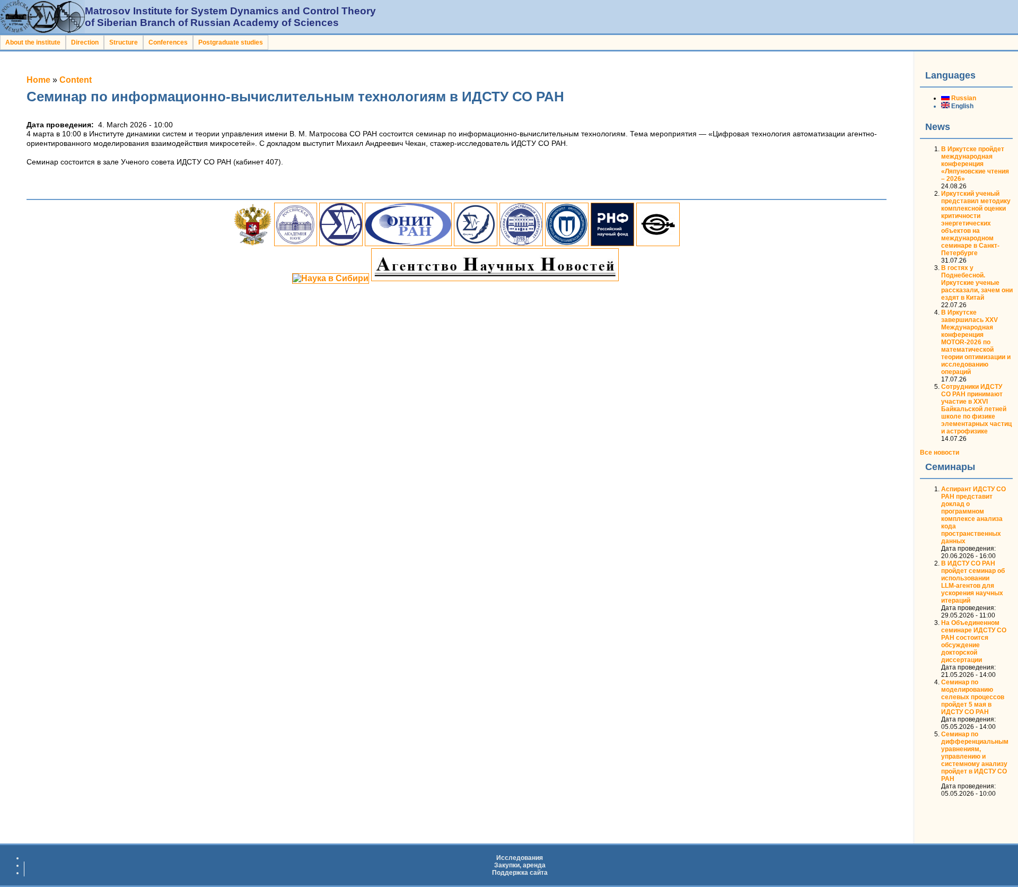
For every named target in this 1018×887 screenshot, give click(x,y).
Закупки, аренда (520, 865)
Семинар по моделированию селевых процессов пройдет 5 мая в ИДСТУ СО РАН (972, 697)
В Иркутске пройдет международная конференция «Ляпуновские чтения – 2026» (975, 163)
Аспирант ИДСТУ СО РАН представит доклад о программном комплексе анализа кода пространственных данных (973, 515)
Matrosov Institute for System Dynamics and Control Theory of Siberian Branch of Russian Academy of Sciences (230, 16)
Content (75, 79)
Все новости (939, 452)
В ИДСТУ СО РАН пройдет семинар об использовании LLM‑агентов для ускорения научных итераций (973, 582)
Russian (963, 98)
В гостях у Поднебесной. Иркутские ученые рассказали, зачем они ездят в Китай (977, 282)
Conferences (168, 42)
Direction (85, 42)
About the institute (32, 42)
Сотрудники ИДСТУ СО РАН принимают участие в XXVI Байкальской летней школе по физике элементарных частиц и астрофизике (976, 409)
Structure (123, 42)
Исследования (519, 858)
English (961, 106)
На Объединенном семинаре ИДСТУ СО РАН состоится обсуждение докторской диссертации (973, 641)
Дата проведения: (968, 548)
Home (38, 79)
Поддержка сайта (520, 872)
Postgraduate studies (230, 42)
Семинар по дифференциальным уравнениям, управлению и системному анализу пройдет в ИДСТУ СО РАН (974, 756)
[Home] (42, 30)
